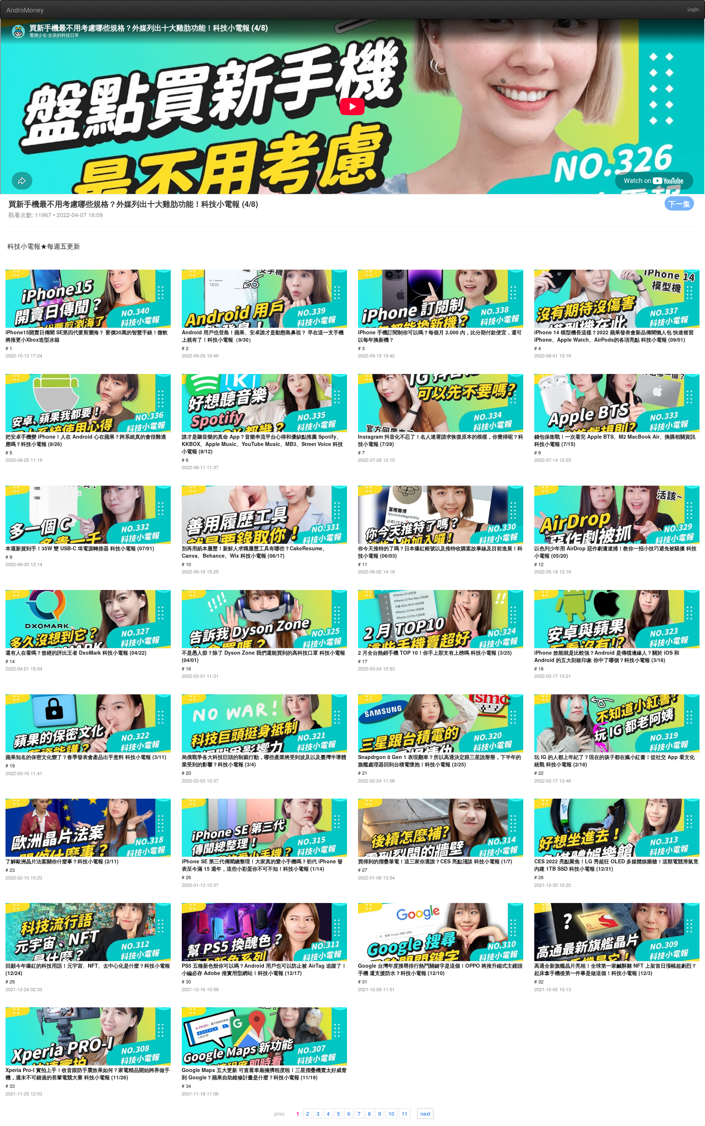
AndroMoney (25, 9)
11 (405, 1113)
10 (391, 1113)
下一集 (679, 203)
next (425, 1113)
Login (693, 9)
